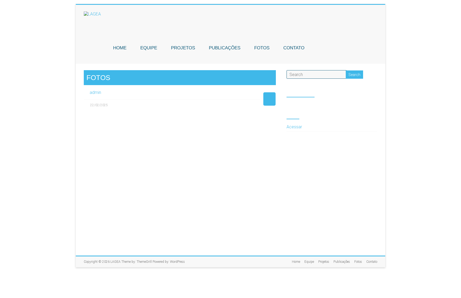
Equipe (148, 47)
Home (119, 47)
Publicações (224, 47)
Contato (293, 47)
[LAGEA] (92, 14)
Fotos (261, 47)
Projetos (183, 47)
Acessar (294, 126)
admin (95, 92)
